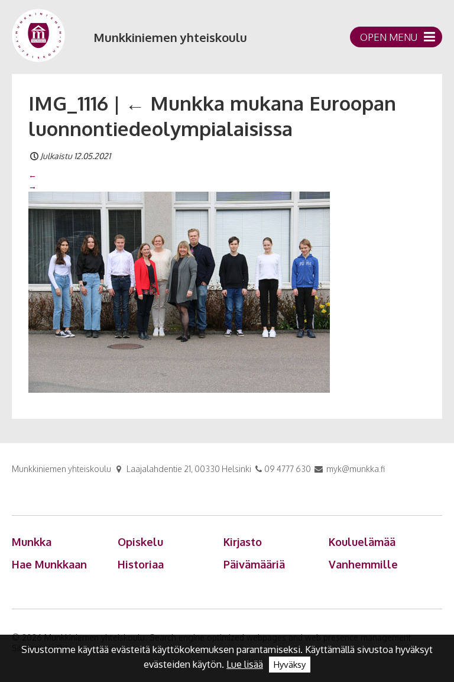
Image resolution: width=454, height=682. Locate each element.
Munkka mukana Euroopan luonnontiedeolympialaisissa (212, 115)
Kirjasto (242, 541)
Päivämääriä (254, 564)
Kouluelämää (362, 541)
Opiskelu (140, 541)
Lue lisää (244, 664)
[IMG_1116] (179, 291)
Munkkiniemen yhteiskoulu (170, 37)
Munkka (31, 541)
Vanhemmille (363, 564)
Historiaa (141, 564)
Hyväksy (290, 664)
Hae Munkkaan (49, 564)
